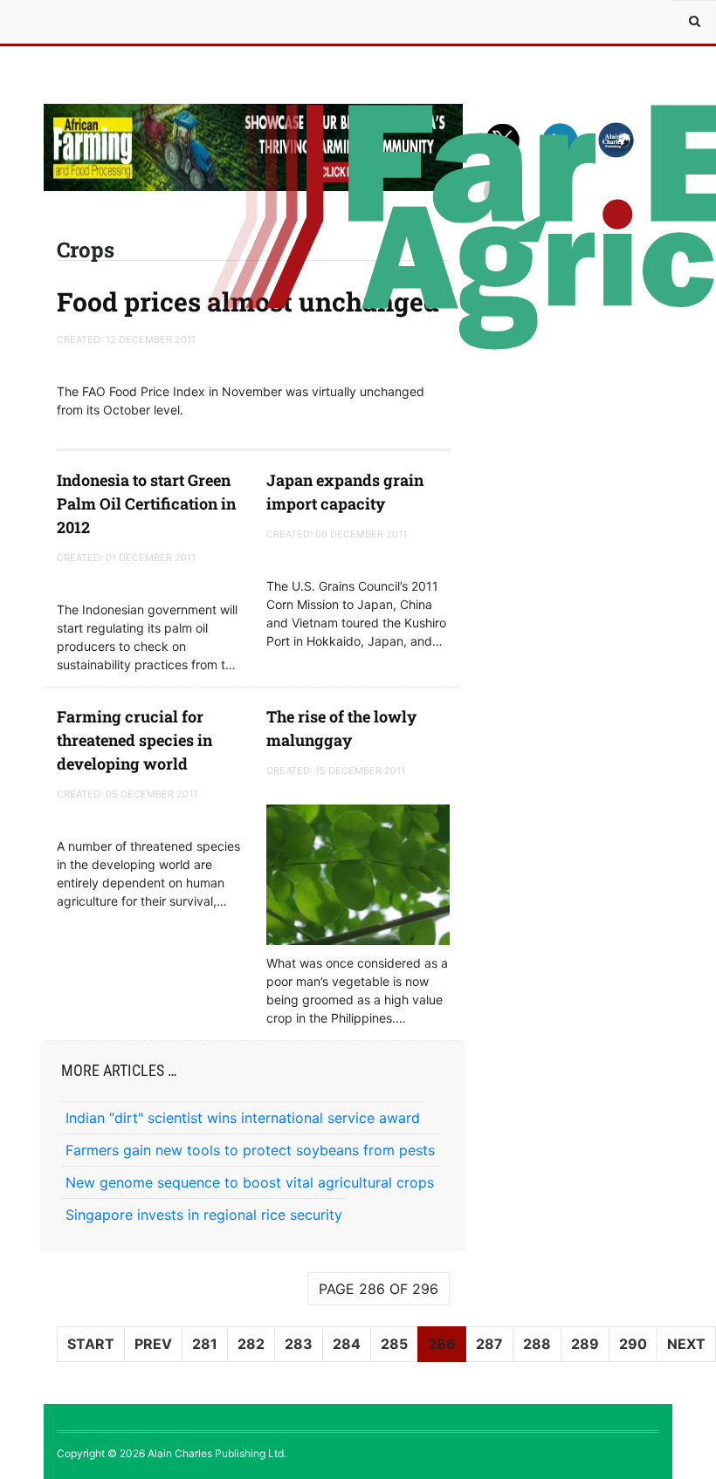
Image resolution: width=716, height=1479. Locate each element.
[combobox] (694, 22)
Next (686, 1343)
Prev (153, 1343)
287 (489, 1343)
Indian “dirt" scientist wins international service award (242, 1117)
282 (251, 1343)
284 (347, 1343)
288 (537, 1343)
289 (585, 1343)
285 (394, 1343)
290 (633, 1343)
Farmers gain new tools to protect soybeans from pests (250, 1150)
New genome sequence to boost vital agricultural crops (249, 1182)
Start (90, 1343)
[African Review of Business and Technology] (96, 22)
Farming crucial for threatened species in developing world (134, 740)
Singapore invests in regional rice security (203, 1214)
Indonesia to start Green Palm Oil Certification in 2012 (146, 503)
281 (204, 1343)
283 (299, 1343)
